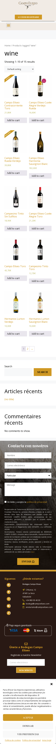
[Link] (9, 613)
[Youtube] (9, 606)
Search (8, 366)
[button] (51, 684)
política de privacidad (37, 502)
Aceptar (28, 717)
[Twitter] (9, 592)
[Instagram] (9, 599)
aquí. (33, 552)
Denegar (28, 725)
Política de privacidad (31, 740)
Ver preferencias (28, 734)
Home (7, 45)
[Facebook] (9, 585)
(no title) (9, 399)
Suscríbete (26, 670)
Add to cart (13, 120)
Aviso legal (46, 740)
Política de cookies (13, 740)
